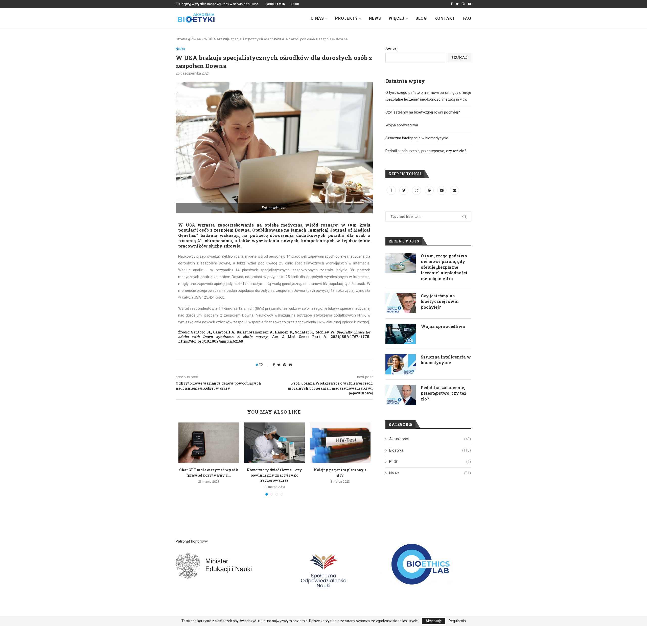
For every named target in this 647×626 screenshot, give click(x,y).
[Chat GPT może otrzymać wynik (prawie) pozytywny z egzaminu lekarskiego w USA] (208, 442)
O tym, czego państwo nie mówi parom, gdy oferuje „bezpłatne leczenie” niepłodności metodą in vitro (444, 267)
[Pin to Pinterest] (284, 365)
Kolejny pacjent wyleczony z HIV (340, 472)
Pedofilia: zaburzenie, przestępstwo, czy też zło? (425, 151)
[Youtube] (469, 4)
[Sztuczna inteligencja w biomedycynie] (400, 364)
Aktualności (430, 439)
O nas (317, 18)
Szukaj (391, 49)
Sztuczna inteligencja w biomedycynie (416, 138)
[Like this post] (264, 365)
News (375, 18)
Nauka (180, 49)
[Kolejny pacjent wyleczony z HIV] (340, 442)
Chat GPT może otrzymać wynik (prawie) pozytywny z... (208, 472)
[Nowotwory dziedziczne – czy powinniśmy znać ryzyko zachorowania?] (274, 442)
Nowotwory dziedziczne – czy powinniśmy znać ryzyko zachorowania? (274, 475)
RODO (294, 4)
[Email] (454, 190)
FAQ (467, 18)
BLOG (430, 461)
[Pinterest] (429, 190)
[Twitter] (457, 4)
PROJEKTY (346, 18)
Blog (421, 18)
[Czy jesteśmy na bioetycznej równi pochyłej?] (400, 303)
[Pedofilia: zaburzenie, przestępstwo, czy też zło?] (400, 395)
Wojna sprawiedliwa (401, 125)
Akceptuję (434, 621)
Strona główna (188, 39)
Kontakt (444, 18)
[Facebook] (451, 4)
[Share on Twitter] (279, 365)
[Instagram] (463, 4)
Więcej (396, 18)
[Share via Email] (290, 365)
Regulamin (275, 4)
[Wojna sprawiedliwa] (400, 334)
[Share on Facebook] (274, 365)
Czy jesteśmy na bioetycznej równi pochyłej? (422, 112)
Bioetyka (430, 450)
